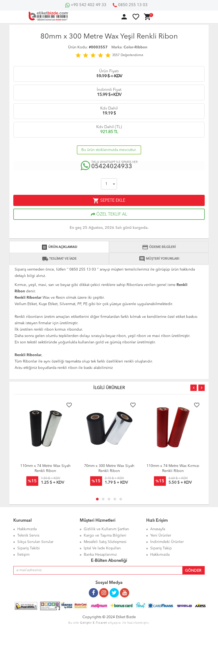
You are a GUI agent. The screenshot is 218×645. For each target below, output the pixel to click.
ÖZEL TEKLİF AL (111, 214)
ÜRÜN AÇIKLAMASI (59, 247)
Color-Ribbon (135, 47)
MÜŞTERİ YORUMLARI (159, 259)
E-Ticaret (100, 623)
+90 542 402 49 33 (88, 5)
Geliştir (86, 623)
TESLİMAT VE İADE (59, 259)
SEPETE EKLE (109, 200)
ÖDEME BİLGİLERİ (159, 247)
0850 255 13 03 (132, 5)
